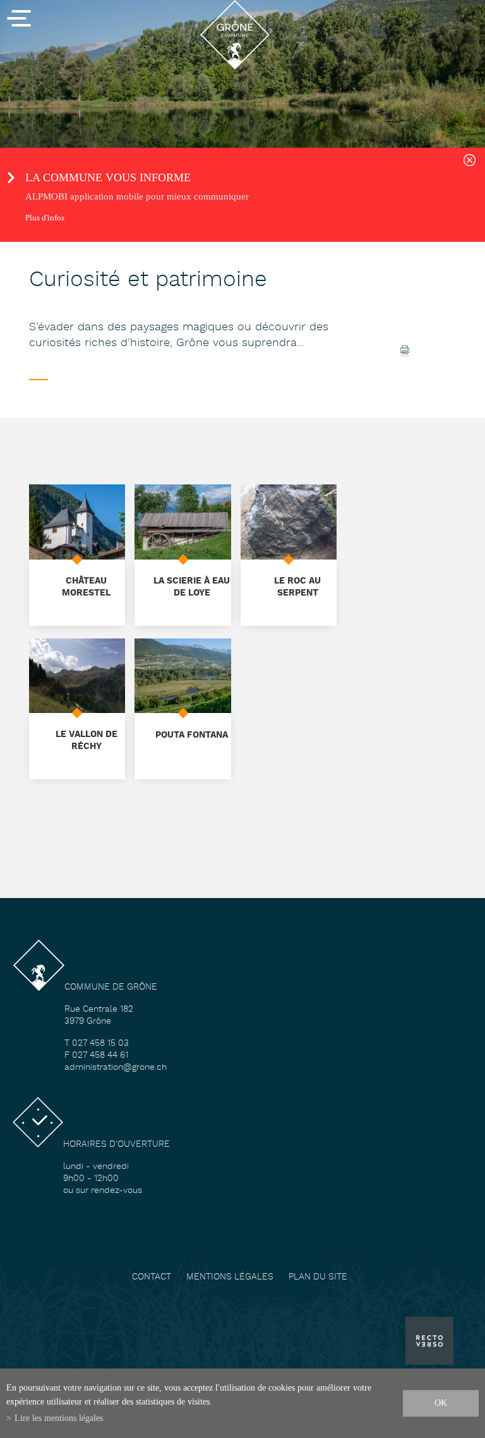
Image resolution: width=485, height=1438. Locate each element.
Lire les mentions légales (59, 1418)
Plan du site (318, 1277)
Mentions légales (229, 1277)
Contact (151, 1277)
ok (440, 1403)
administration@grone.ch (115, 1068)
